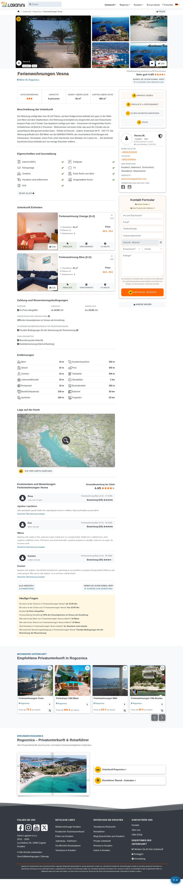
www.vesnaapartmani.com (133, 179)
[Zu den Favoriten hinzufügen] (50, 668)
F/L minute (105, 247)
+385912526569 (129, 152)
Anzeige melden (143, 304)
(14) (53, 247)
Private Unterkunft (102, 841)
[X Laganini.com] (44, 827)
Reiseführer (99, 831)
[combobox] (44, 4)
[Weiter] (49, 680)
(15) (162, 64)
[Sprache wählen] (178, 5)
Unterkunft (110, 5)
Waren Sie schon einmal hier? (149, 80)
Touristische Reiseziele (105, 827)
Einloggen (138, 854)
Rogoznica (37, 12)
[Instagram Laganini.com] (28, 827)
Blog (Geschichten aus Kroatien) (109, 836)
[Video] (152, 63)
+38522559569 (128, 159)
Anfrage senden (144, 95)
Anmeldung (139, 859)
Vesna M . (27, 61)
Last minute (154, 5)
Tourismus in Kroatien (65, 850)
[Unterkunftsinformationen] (50, 704)
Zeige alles (26, 193)
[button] (66, 440)
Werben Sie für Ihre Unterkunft (148, 849)
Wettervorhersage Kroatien (68, 827)
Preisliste (67, 247)
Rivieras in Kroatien (103, 846)
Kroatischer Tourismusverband (69, 831)
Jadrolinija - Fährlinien (66, 841)
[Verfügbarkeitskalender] (50, 710)
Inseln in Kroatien (102, 850)
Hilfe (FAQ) (137, 835)
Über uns (136, 830)
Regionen (124, 5)
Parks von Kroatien (64, 836)
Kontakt (135, 825)
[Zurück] (21, 680)
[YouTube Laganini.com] (36, 827)
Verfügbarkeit (86, 247)
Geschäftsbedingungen (28, 856)
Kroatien (138, 5)
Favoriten (168, 5)
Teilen (161, 12)
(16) (53, 288)
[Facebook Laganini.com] (20, 827)
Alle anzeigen (26, 587)
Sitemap (45, 856)
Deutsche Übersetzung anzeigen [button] (31, 514)
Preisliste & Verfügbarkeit (145, 104)
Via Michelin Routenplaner (68, 846)
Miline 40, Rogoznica (28, 80)
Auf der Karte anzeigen (38, 471)
